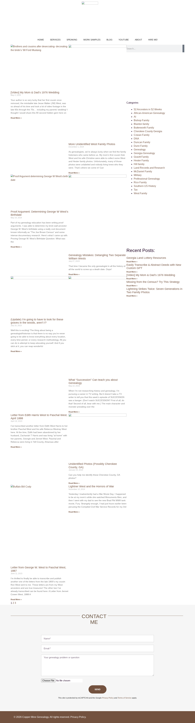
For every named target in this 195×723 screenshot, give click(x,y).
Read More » (16, 118)
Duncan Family (142, 142)
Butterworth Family (144, 127)
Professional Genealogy (147, 178)
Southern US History (145, 186)
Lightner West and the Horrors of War (91, 486)
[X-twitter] (178, 717)
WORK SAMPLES (91, 39)
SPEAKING (72, 39)
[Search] (183, 48)
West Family (140, 193)
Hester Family (141, 160)
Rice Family (140, 182)
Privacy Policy (78, 717)
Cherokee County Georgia (148, 131)
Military (138, 175)
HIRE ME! (153, 39)
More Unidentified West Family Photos (92, 144)
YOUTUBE (124, 39)
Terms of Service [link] (124, 698)
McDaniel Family (143, 171)
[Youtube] (172, 717)
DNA (136, 138)
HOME (40, 39)
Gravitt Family (141, 157)
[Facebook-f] (165, 717)
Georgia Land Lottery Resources (146, 257)
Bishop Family (141, 120)
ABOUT (138, 39)
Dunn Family (141, 146)
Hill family (139, 164)
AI (135, 116)
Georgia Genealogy (144, 153)
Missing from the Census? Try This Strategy (153, 281)
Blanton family (141, 124)
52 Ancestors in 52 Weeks (148, 109)
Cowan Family (141, 135)
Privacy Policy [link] (108, 698)
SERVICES (55, 39)
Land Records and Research (149, 167)
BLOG (109, 39)
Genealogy (140, 149)
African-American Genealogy (149, 113)
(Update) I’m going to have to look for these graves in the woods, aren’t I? (37, 321)
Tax (136, 189)
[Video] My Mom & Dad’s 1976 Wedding (35, 92)
